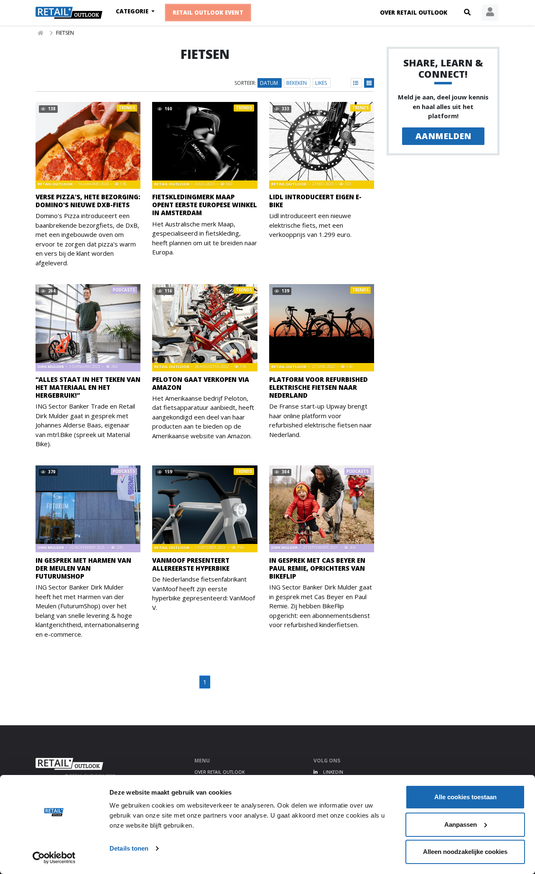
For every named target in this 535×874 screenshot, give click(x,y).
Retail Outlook (56, 184)
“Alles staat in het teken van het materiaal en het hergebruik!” (88, 387)
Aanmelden (443, 136)
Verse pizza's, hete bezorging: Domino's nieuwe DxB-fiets (88, 201)
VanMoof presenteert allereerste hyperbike (190, 564)
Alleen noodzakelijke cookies (465, 851)
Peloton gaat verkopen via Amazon (200, 383)
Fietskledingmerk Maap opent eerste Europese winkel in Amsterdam (204, 205)
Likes (321, 82)
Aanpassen (460, 824)
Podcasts (124, 290)
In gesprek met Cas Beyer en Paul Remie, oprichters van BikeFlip (317, 568)
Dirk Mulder (51, 366)
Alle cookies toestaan (465, 796)
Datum (269, 82)
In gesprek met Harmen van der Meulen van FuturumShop (83, 568)
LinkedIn (332, 772)
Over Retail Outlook (413, 12)
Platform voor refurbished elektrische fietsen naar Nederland (318, 387)
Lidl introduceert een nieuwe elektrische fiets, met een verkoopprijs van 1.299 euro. (310, 225)
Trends (127, 108)
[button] (467, 12)
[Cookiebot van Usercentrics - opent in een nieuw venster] (54, 857)
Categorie (133, 11)
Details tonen (129, 848)
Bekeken (297, 82)
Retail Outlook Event (208, 12)
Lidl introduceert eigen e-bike (315, 201)
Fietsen (65, 32)
